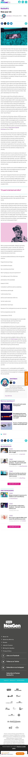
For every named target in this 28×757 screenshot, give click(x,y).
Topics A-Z (6, 680)
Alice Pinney (22, 478)
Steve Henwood (13, 498)
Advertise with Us (8, 639)
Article (11, 448)
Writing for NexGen (8, 648)
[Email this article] (11, 23)
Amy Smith (22, 454)
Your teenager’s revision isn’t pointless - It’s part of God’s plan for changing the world (17, 462)
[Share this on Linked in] (8, 23)
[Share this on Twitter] (5, 23)
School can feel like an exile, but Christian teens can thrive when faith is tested (17, 474)
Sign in (8, 20)
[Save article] (26, 23)
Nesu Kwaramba (23, 466)
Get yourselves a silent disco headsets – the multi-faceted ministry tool (17, 507)
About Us (5, 636)
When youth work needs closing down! (19, 404)
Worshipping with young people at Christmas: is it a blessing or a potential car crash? (19, 416)
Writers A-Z (12, 680)
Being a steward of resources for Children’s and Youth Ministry (18, 495)
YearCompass (14, 339)
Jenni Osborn (9, 15)
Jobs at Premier (8, 645)
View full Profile (8, 395)
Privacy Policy (7, 651)
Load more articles (14, 483)
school (4, 434)
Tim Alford (23, 520)
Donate (5, 642)
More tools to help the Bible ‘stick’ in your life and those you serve (18, 518)
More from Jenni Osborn (7, 401)
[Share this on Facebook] (2, 23)
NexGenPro (5, 8)
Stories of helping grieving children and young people (20, 423)
